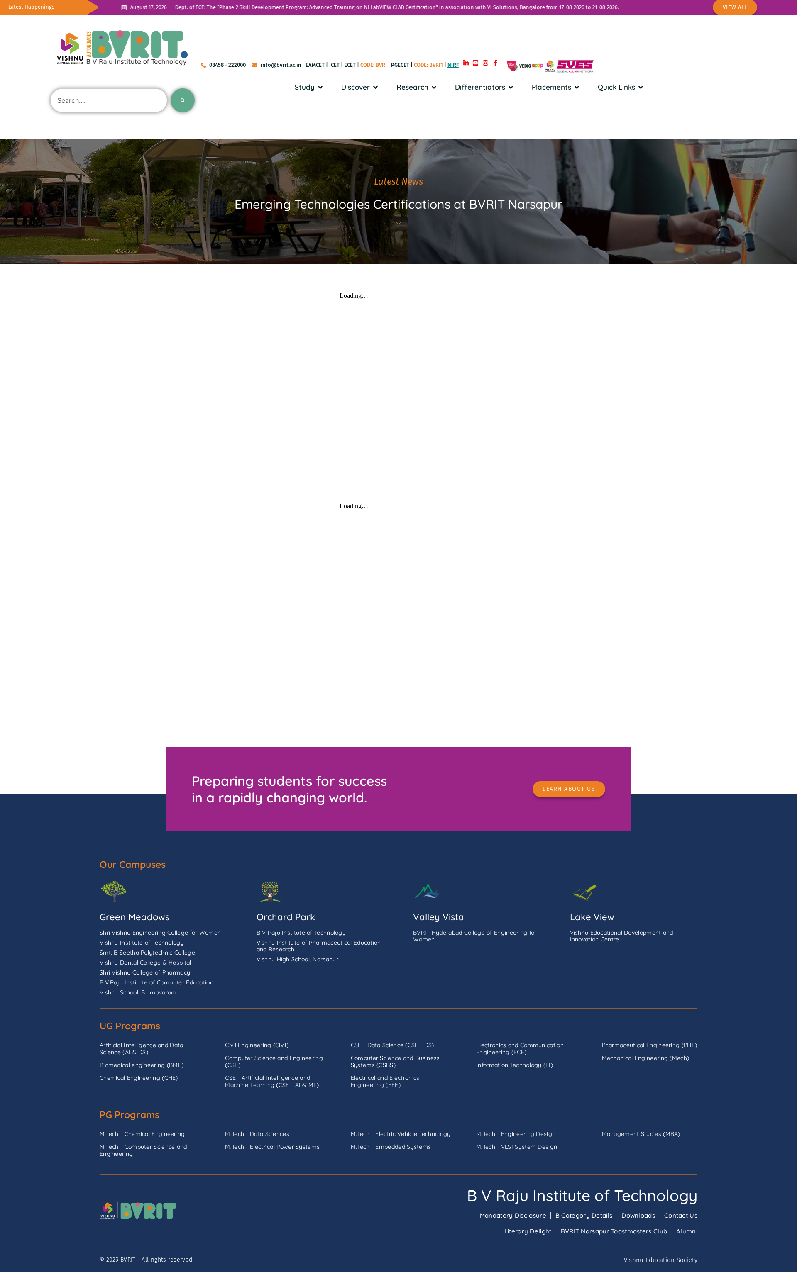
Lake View (592, 917)
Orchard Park (286, 917)
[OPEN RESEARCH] (434, 87)
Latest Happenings (31, 7)
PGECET (400, 65)
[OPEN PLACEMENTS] (576, 87)
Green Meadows (134, 917)
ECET (350, 65)
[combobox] (108, 100)
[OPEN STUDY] (320, 87)
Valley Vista (438, 917)
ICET (334, 65)
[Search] (183, 100)
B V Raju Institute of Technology (582, 1195)
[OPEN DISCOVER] (375, 87)
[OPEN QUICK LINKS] (640, 87)
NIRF (453, 65)
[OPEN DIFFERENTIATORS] (510, 87)
